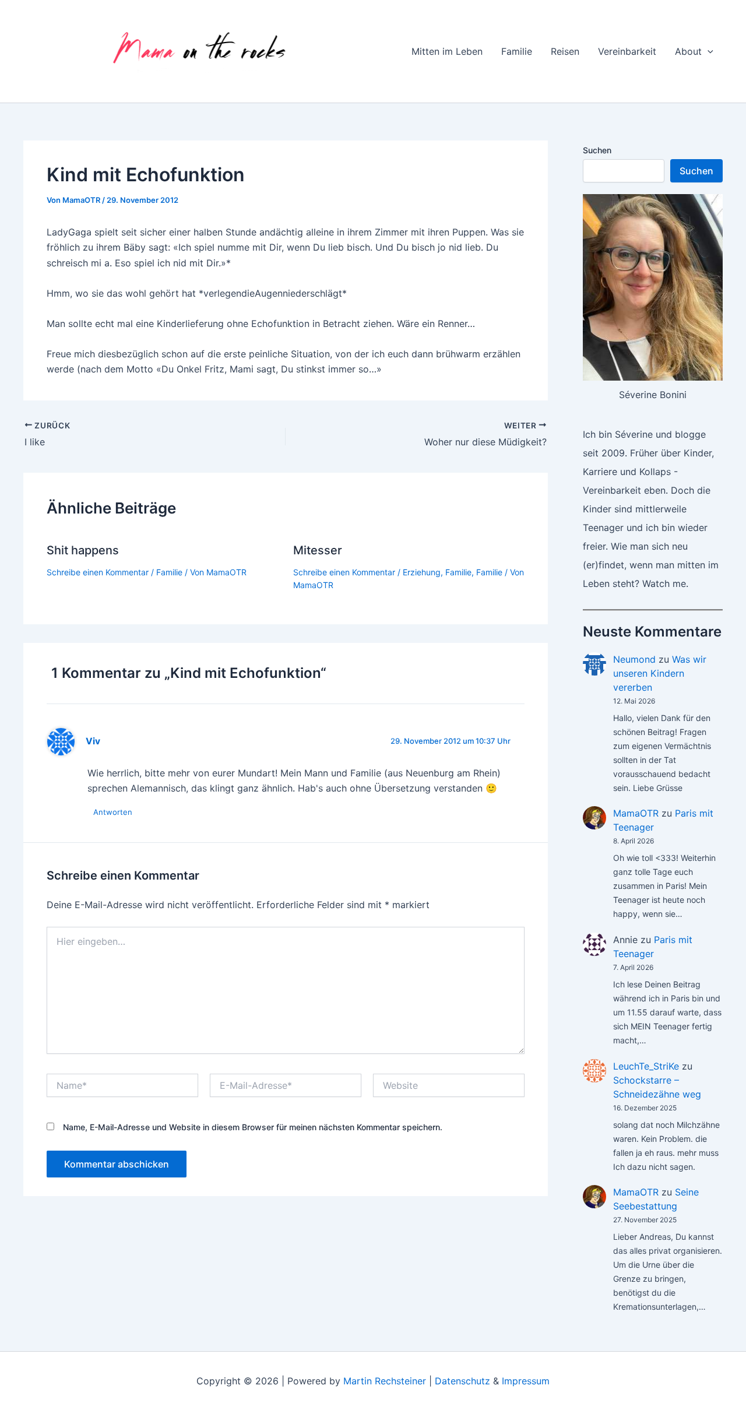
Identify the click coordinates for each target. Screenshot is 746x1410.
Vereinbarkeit (627, 51)
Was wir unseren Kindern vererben (659, 673)
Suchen (597, 150)
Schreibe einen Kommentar (98, 572)
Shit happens (83, 550)
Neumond (634, 659)
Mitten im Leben (447, 51)
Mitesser (317, 550)
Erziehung (422, 572)
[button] (707, 51)
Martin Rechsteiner (384, 1381)
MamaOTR (636, 813)
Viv (93, 741)
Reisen (565, 51)
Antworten (112, 812)
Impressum (526, 1381)
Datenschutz (462, 1381)
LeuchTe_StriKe (646, 1066)
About (688, 51)
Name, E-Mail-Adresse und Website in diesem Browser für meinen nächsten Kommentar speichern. (252, 1127)
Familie (516, 51)
